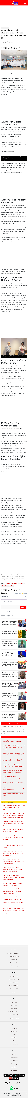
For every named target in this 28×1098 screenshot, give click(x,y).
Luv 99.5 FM (14, 989)
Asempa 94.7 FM (14, 985)
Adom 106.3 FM (14, 979)
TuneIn (10, 1083)
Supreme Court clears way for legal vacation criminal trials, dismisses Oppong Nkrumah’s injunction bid (13, 815)
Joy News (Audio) (14, 1018)
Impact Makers (14, 1060)
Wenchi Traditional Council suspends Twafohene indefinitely (12, 778)
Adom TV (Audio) (14, 1015)
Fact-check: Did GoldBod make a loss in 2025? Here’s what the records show (14, 807)
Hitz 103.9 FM (14, 982)
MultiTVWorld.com (14, 1011)
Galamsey (14, 1064)
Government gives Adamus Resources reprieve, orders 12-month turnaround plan (14, 861)
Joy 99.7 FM (14, 976)
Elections (14, 1070)
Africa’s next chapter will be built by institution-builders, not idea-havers (12, 772)
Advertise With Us (14, 956)
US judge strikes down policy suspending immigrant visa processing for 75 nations (13, 755)
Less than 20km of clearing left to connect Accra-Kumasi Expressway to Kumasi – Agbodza (14, 748)
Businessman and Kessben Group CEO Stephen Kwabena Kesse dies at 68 (14, 823)
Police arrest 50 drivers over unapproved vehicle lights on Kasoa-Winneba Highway (14, 877)
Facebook (14, 1031)
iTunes (20, 1083)
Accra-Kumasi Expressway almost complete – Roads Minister (13, 830)
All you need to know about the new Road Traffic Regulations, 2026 (13, 898)
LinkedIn (14, 1041)
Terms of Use (14, 963)
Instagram (14, 1038)
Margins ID (21, 583)
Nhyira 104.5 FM (14, 992)
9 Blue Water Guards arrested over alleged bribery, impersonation (14, 789)
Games (14, 1054)
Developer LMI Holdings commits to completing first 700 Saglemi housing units (14, 766)
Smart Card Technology (7, 585)
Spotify (16, 1088)
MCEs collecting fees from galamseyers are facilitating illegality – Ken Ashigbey (14, 760)
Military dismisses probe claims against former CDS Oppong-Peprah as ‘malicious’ (13, 853)
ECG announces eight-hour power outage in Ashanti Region (13, 884)
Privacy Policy (14, 966)
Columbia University (12, 583)
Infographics (14, 1044)
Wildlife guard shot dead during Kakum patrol (13, 795)
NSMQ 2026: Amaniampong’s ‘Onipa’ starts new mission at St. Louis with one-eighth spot (13, 911)
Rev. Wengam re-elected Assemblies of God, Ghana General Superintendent (13, 741)
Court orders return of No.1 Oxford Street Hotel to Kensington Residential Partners (14, 845)
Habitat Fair (14, 1057)
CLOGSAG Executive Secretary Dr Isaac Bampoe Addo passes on (13, 904)
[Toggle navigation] (25, 3)
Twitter (14, 1034)
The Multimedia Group (14, 953)
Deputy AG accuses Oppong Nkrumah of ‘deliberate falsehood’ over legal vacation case (13, 869)
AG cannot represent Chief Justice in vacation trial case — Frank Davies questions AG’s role (14, 891)
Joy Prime (14, 1008)
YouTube (14, 1028)
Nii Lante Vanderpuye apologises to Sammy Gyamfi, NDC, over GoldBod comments (13, 837)
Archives (14, 1067)
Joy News (14, 1002)
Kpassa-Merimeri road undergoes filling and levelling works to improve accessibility (14, 783)
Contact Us (14, 959)
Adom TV (14, 1005)
